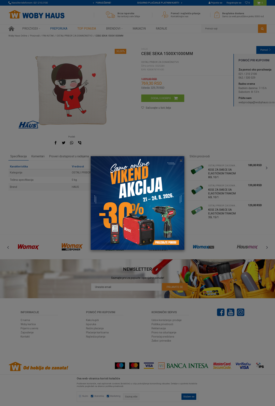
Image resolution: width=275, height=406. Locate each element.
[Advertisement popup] (137, 202)
